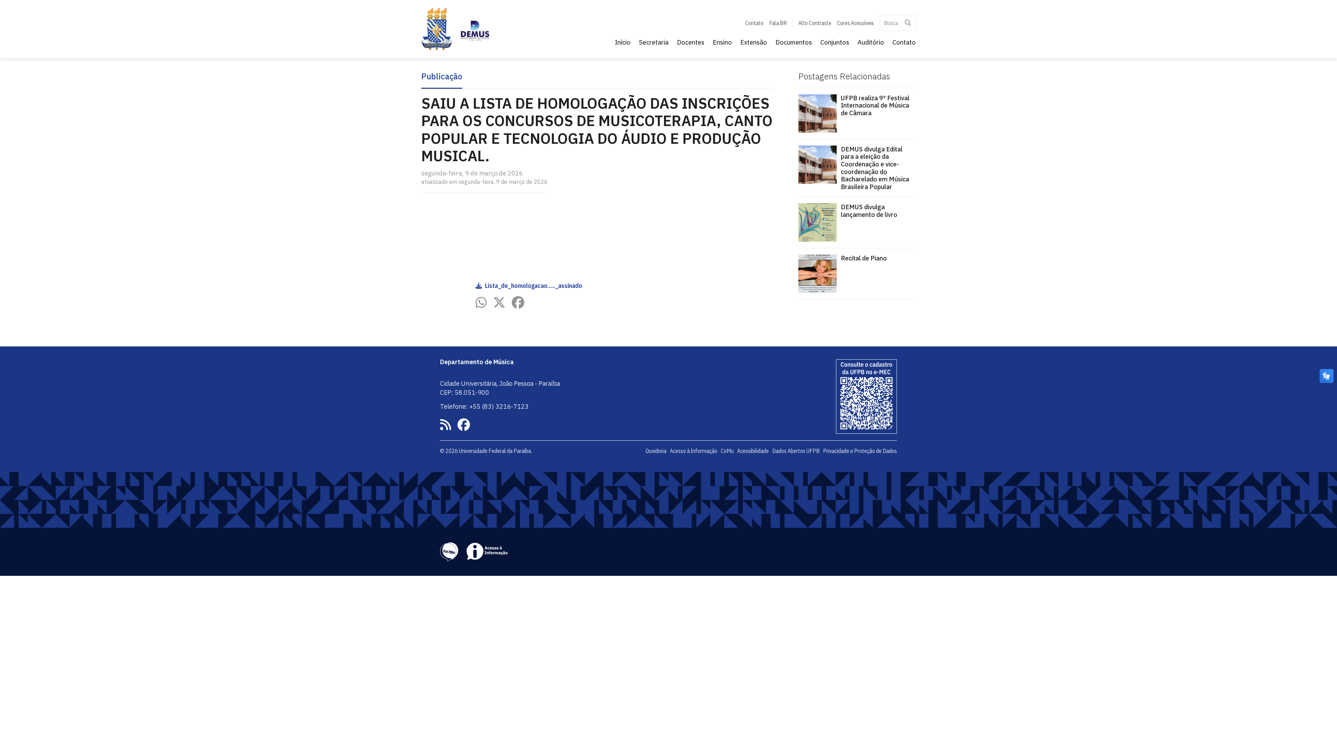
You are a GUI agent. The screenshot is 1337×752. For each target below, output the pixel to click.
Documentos (793, 42)
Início (623, 42)
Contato (754, 22)
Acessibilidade (753, 450)
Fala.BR (778, 22)
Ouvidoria (656, 450)
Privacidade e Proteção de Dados (860, 450)
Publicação (441, 76)
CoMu (727, 450)
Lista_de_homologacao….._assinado (533, 286)
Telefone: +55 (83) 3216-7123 (484, 406)
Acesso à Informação (693, 450)
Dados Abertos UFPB (796, 450)
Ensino (722, 42)
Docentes (690, 42)
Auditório (871, 42)
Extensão (753, 42)
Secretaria (653, 42)
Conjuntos (834, 42)
